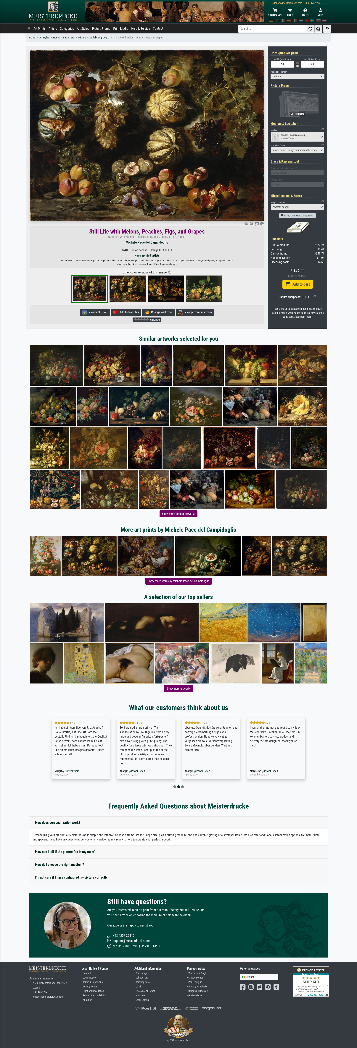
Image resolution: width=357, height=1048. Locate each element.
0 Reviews (154, 319)
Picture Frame (101, 28)
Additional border (279, 71)
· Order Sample (141, 1000)
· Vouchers (139, 995)
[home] (29, 28)
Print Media (120, 28)
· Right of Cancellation (93, 991)
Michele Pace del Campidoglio (93, 37)
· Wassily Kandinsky (197, 986)
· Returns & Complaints (93, 995)
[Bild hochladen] (327, 29)
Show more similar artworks (178, 514)
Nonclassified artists (63, 37)
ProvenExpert (72, 771)
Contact (158, 28)
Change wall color (161, 312)
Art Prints (39, 28)
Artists (53, 28)
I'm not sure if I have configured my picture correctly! (71, 877)
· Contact (86, 973)
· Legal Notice (89, 977)
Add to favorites (128, 312)
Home (32, 37)
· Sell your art (141, 977)
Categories (67, 28)
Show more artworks (178, 688)
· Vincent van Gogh (196, 973)
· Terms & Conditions (92, 982)
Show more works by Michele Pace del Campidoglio (178, 581)
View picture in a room (197, 312)
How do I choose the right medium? (59, 864)
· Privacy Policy (89, 986)
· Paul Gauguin (194, 982)
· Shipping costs (142, 982)
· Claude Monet (195, 977)
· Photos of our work (144, 991)
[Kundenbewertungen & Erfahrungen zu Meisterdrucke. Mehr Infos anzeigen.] (311, 981)
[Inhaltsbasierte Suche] (318, 29)
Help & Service (140, 28)
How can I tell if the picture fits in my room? (65, 852)
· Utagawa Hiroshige (197, 991)
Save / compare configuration (298, 215)
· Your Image (140, 973)
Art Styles (83, 28)
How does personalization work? (57, 822)
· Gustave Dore (194, 995)
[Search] (311, 29)
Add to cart (300, 284)
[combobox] (297, 76)
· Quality (138, 986)
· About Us (87, 1000)
